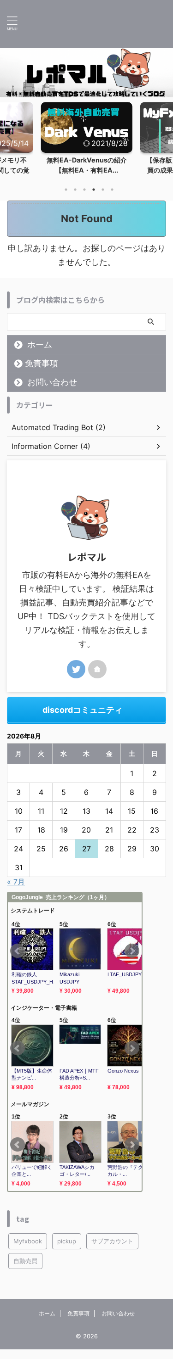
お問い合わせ (52, 392)
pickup (66, 1250)
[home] (97, 679)
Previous (8, 141)
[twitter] (76, 679)
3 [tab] (84, 199)
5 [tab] (102, 199)
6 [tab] (112, 199)
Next (164, 141)
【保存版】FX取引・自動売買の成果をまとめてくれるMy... (89, 170)
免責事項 (41, 373)
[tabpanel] (89, 146)
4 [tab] (93, 199)
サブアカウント (112, 1250)
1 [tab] (66, 199)
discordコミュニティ (82, 719)
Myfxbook (27, 1250)
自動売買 (25, 1270)
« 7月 (16, 891)
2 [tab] (75, 199)
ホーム (39, 354)
